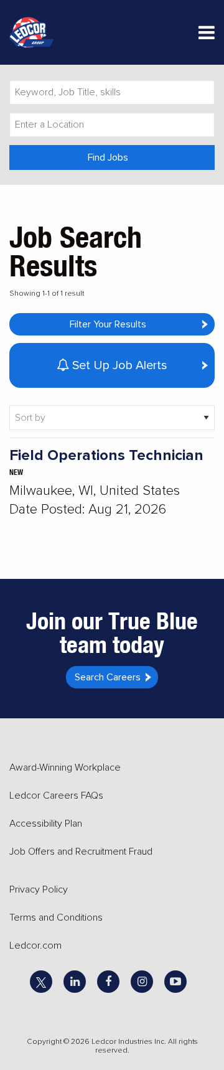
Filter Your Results (108, 324)
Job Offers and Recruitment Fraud (80, 851)
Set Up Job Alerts (118, 365)
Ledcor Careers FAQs (56, 795)
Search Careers (108, 677)
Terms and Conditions (56, 917)
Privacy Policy (38, 889)
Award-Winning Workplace (65, 767)
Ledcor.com (35, 945)
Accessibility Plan (45, 823)
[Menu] (206, 35)
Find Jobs (108, 157)
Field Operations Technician (106, 455)
